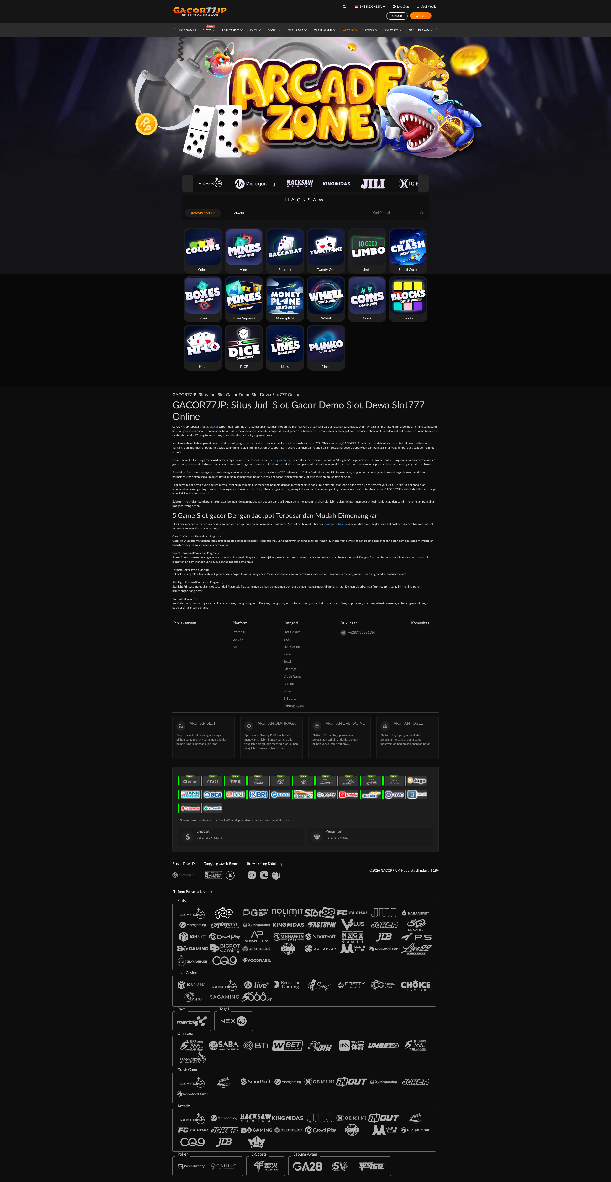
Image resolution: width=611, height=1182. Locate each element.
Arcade (349, 30)
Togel (273, 30)
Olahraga (296, 30)
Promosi (239, 632)
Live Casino (231, 30)
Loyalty (238, 639)
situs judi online (280, 460)
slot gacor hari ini (336, 524)
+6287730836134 (361, 632)
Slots (207, 30)
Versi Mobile (428, 6)
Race (254, 30)
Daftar (420, 15)
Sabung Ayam (419, 30)
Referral (238, 647)
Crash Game (323, 30)
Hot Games (187, 30)
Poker (370, 30)
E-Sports (392, 30)
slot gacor (212, 426)
